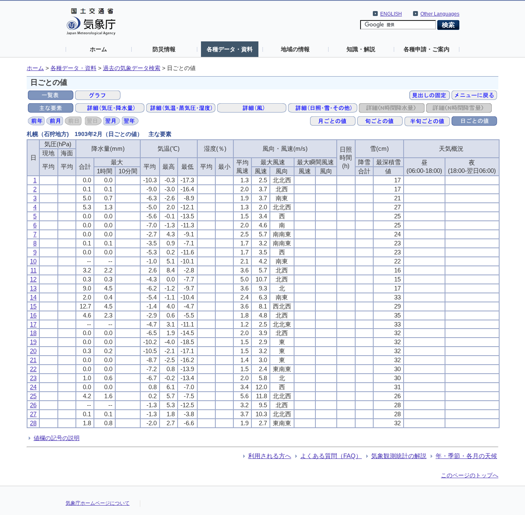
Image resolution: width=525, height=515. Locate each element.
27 (33, 414)
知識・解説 (361, 49)
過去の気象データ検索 (131, 68)
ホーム (98, 49)
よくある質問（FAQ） (331, 455)
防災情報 (164, 49)
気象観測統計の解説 (399, 455)
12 (33, 279)
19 (33, 341)
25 (33, 395)
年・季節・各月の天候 (466, 455)
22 (33, 368)
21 (33, 359)
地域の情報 (295, 49)
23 (33, 377)
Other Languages (439, 14)
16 (33, 315)
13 (33, 288)
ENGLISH (391, 14)
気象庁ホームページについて (98, 503)
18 (33, 332)
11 (33, 270)
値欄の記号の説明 (57, 438)
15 (33, 306)
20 (33, 350)
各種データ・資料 (230, 49)
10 (33, 261)
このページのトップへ (469, 475)
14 (33, 297)
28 (33, 423)
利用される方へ (269, 455)
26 (33, 405)
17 (33, 324)
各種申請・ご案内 (427, 49)
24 (33, 386)
